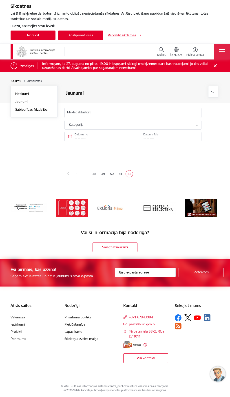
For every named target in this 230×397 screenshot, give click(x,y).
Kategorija (76, 125)
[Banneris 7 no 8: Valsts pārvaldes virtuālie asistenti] (72, 207)
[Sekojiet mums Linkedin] (207, 317)
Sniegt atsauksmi (115, 247)
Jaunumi (21, 101)
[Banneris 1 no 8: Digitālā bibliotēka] (158, 207)
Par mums (18, 339)
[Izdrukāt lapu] (213, 91)
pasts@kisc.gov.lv (142, 324)
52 (130, 174)
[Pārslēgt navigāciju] (222, 52)
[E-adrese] (132, 344)
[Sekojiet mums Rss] (178, 326)
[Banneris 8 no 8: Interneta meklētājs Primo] (115, 207)
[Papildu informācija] (145, 344)
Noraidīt (33, 35)
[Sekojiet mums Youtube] (197, 317)
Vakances (18, 317)
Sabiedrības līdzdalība (31, 109)
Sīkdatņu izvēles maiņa (81, 339)
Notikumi (22, 94)
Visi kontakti (146, 358)
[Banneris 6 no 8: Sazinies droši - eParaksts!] (29, 207)
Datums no (81, 134)
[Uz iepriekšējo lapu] (68, 174)
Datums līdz (150, 134)
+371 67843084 (141, 317)
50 (112, 174)
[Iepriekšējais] (18, 208)
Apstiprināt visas (81, 35)
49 (104, 174)
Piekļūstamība (74, 324)
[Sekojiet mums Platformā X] (187, 317)
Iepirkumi (18, 324)
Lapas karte (73, 331)
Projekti (16, 331)
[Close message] (215, 65)
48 (95, 174)
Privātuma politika (77, 317)
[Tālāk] (212, 208)
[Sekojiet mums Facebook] (178, 317)
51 (121, 174)
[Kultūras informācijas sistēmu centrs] (36, 51)
